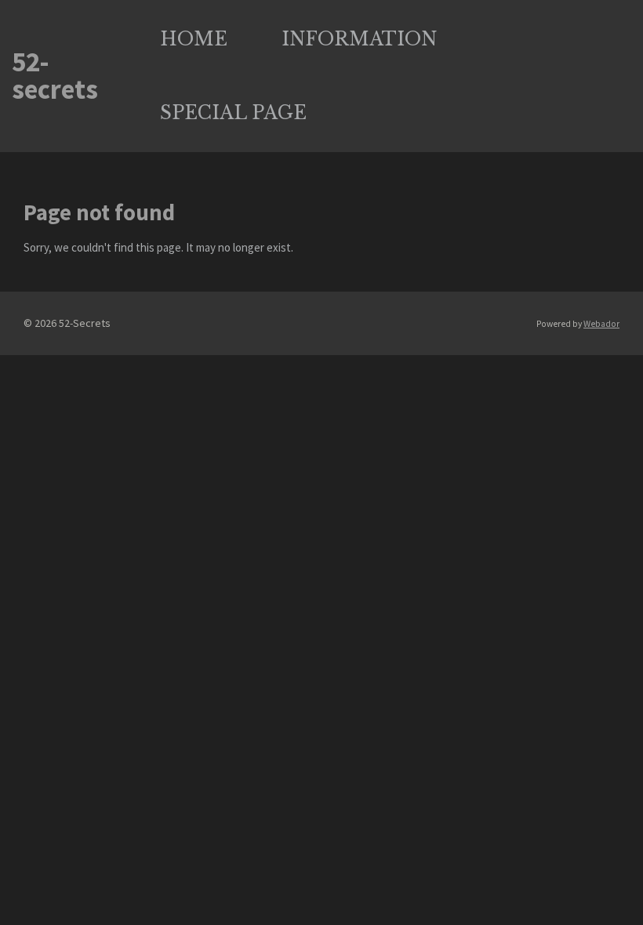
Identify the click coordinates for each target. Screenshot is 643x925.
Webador (601, 323)
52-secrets (55, 76)
